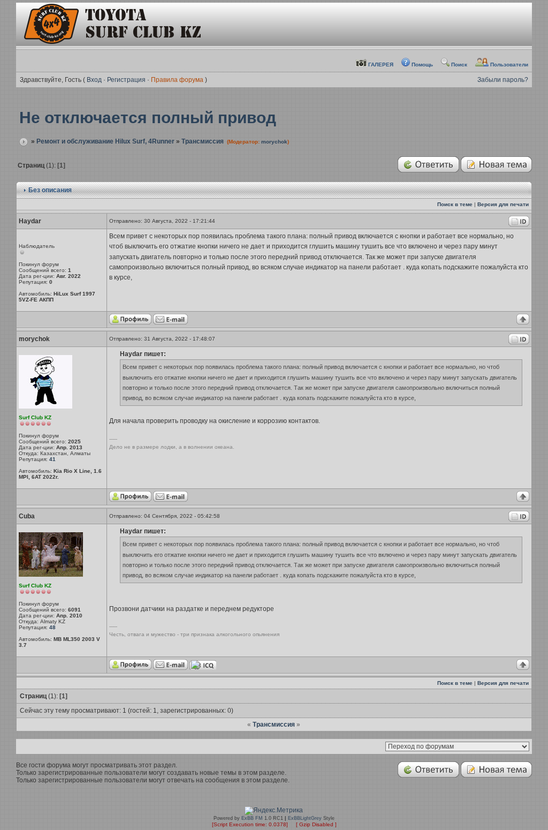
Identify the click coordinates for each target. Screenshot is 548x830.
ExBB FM (252, 818)
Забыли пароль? (502, 80)
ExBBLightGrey (305, 818)
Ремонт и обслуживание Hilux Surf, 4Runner (105, 141)
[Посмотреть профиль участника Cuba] (130, 668)
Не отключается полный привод (147, 117)
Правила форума (177, 80)
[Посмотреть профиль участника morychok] (130, 500)
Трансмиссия (202, 141)
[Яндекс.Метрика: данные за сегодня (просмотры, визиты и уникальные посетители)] (274, 810)
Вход (94, 80)
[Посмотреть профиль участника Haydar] (130, 323)
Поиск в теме (455, 204)
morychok (274, 142)
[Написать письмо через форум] (170, 323)
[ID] (518, 225)
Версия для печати (503, 204)
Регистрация (126, 80)
